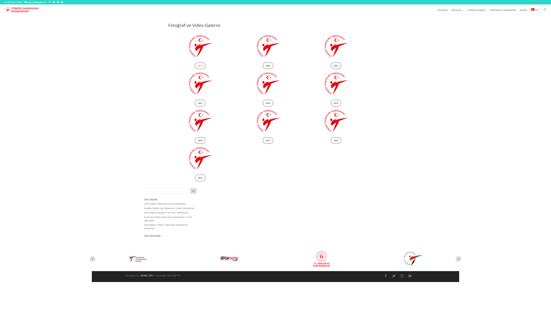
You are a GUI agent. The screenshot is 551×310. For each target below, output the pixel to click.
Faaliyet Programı (477, 10)
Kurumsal (456, 10)
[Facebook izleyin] (385, 276)
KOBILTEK (147, 275)
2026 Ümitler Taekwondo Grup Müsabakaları (165, 203)
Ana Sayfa (442, 10)
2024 (200, 65)
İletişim (523, 10)
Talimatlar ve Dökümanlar (502, 10)
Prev (92, 259)
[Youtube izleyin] (410, 276)
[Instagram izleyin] (401, 276)
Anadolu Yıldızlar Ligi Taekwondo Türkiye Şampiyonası (169, 208)
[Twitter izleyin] (393, 276)
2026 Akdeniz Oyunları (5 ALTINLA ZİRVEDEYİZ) (166, 212)
